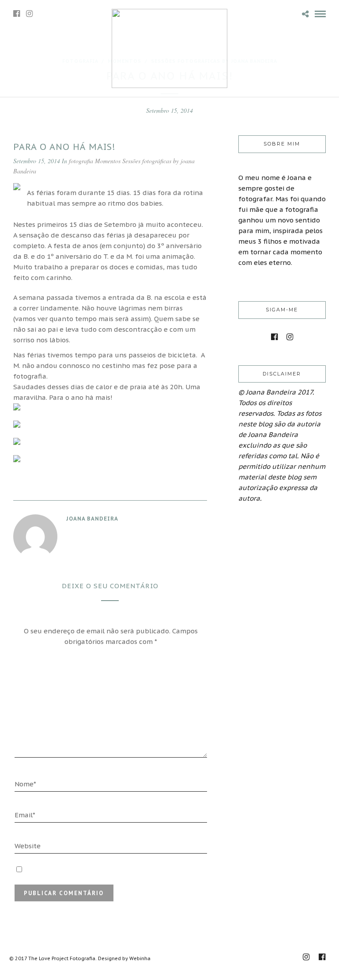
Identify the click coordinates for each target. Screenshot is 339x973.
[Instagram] (29, 14)
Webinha (140, 958)
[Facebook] (274, 337)
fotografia (81, 161)
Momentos (108, 161)
